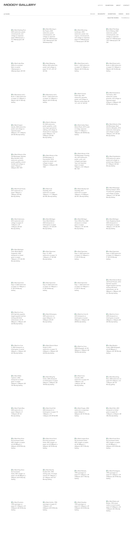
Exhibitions (109, 5)
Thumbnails (125, 18)
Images (92, 14)
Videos (121, 14)
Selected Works (113, 18)
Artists (100, 5)
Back (127, 14)
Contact (126, 5)
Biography (101, 14)
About (118, 5)
